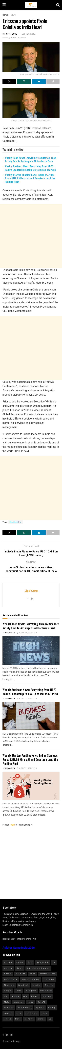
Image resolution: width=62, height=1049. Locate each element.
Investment (46, 990)
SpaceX (40, 1007)
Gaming (49, 985)
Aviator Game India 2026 (18, 948)
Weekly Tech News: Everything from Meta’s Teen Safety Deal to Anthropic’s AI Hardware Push (30, 159)
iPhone (15, 996)
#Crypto (8, 962)
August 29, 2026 (25, 633)
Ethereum (9, 985)
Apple (20, 968)
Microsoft (18, 1002)
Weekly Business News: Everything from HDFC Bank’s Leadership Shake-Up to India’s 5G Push (30, 167)
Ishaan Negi (10, 633)
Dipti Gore (11, 33)
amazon (8, 968)
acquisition (43, 962)
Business (20, 973)
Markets (47, 996)
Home (5, 14)
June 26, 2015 (28, 33)
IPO (25, 996)
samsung (9, 1007)
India (18, 990)
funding (37, 985)
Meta (6, 1002)
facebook (23, 985)
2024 (30, 962)
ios (5, 996)
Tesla (44, 1013)
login (12, 825)
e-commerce (11, 979)
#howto (20, 962)
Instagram (30, 990)
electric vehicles (30, 979)
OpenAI (41, 1002)
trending (29, 1019)
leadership (15, 522)
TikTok (7, 1019)
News (13, 14)
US (50, 1019)
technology (31, 1013)
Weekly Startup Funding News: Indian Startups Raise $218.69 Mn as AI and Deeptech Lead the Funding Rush (30, 178)
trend (18, 1019)
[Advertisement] (31, 236)
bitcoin (7, 973)
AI (54, 962)
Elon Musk (49, 979)
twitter (41, 1019)
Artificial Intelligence (38, 968)
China (32, 973)
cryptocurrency (47, 973)
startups (8, 1013)
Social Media (25, 1007)
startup (52, 1007)
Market (34, 996)
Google (8, 990)
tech (19, 1013)
